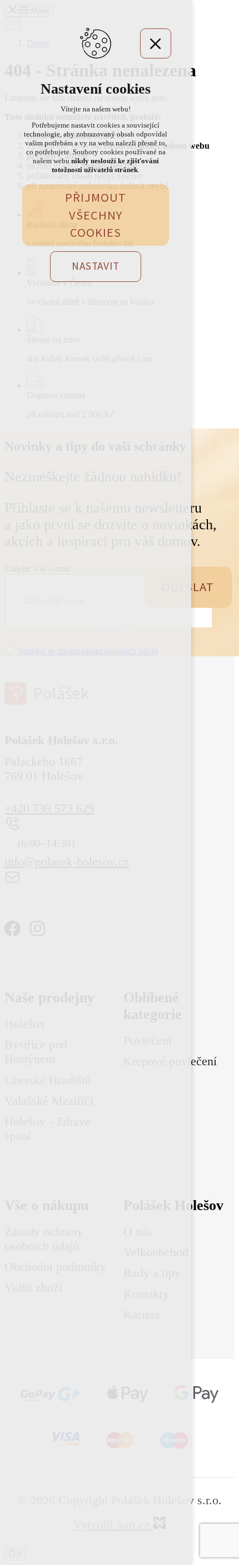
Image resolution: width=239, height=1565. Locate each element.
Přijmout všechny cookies (95, 215)
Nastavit (95, 266)
